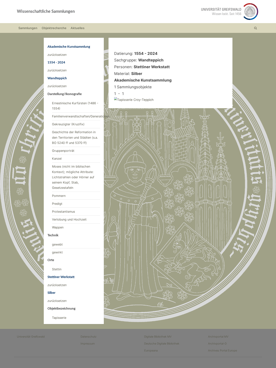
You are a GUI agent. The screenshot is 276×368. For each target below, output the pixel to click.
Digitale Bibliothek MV (158, 336)
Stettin (56, 269)
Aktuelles (77, 28)
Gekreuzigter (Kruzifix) (68, 124)
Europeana (151, 350)
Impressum (88, 343)
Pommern (59, 196)
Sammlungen (27, 28)
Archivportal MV (218, 336)
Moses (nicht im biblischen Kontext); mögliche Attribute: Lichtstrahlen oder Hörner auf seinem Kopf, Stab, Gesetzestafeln (73, 177)
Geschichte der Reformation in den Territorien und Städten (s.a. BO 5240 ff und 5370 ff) (75, 137)
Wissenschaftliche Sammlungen (46, 11)
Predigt (57, 204)
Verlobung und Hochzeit (69, 219)
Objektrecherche (54, 28)
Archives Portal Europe (222, 350)
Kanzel (57, 158)
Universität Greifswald (31, 336)
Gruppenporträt (63, 151)
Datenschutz (89, 336)
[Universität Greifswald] (191, 11)
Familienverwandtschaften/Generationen (80, 116)
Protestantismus (63, 211)
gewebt (57, 244)
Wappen (57, 227)
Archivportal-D (217, 343)
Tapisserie (59, 318)
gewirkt (57, 252)
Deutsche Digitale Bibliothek (161, 343)
